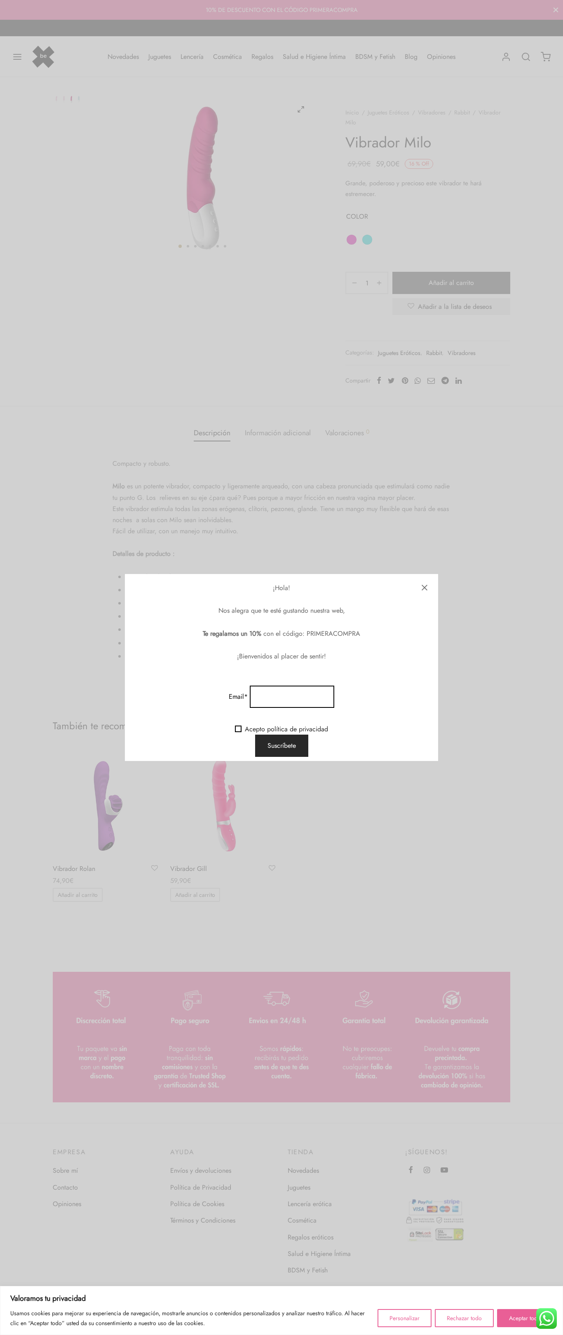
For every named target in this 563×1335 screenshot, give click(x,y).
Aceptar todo (525, 1318)
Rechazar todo (464, 1318)
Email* (238, 696)
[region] (281, 1310)
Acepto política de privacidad (286, 729)
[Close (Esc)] (424, 587)
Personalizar (404, 1318)
